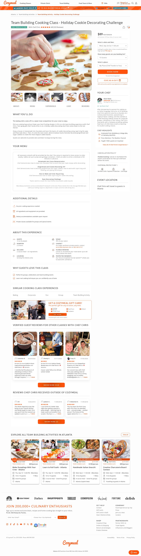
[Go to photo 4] (53, 354)
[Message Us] (118, 3)
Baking (15, 295)
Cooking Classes (25, 3)
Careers (118, 515)
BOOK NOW (112, 72)
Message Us (123, 2)
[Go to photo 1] (24, 354)
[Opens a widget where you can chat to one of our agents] (134, 552)
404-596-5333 (126, 4)
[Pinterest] (24, 524)
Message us (108, 51)
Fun (47, 295)
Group (60, 295)
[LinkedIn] (31, 524)
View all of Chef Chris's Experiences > (115, 145)
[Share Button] (123, 27)
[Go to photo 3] (52, 354)
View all (125, 435)
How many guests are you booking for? (111, 54)
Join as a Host (120, 512)
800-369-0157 (77, 247)
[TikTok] (14, 524)
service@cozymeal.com (63, 247)
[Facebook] (11, 524)
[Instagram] (7, 524)
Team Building (64, 3)
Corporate (32, 295)
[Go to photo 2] (25, 354)
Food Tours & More (85, 3)
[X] (28, 524)
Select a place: (103, 62)
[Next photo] (34, 344)
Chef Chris (107, 99)
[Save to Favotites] (129, 27)
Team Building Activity (81, 295)
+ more (32, 377)
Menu (36, 475)
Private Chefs (45, 3)
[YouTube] (21, 524)
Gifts (105, 3)
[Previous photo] (15, 344)
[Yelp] (18, 524)
